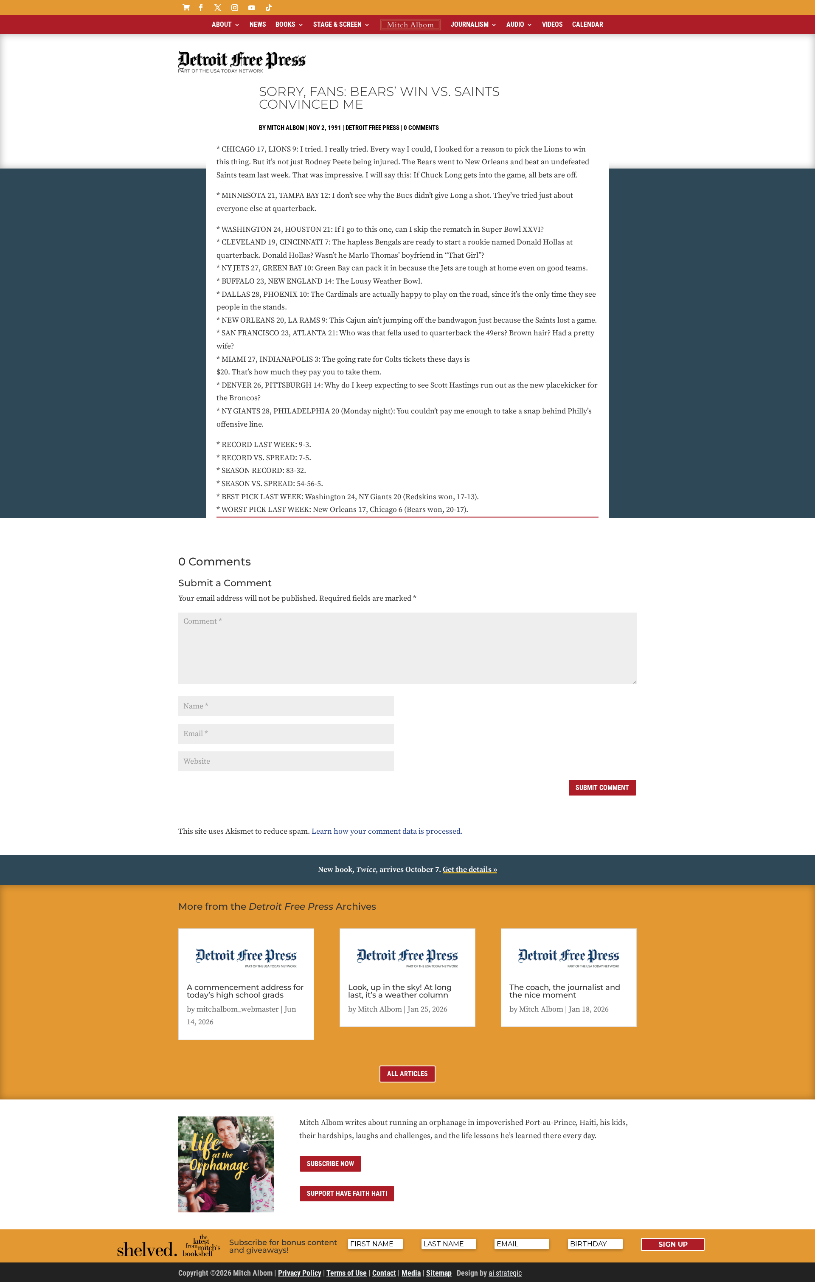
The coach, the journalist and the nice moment (564, 991)
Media (411, 1272)
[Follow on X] (218, 7)
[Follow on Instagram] (235, 7)
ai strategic (505, 1272)
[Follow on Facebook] (201, 7)
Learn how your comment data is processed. (387, 831)
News (258, 24)
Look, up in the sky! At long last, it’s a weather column (400, 991)
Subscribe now (330, 1164)
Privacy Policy (299, 1272)
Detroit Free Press (372, 128)
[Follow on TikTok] (268, 7)
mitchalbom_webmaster (238, 1009)
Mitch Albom (285, 128)
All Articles (407, 1074)
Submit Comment (602, 788)
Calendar (587, 24)
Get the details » (470, 869)
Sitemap (439, 1272)
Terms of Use (346, 1272)
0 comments (421, 128)
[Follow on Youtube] (252, 7)
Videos (552, 24)
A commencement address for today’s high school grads (245, 991)
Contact (384, 1272)
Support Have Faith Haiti (347, 1193)
